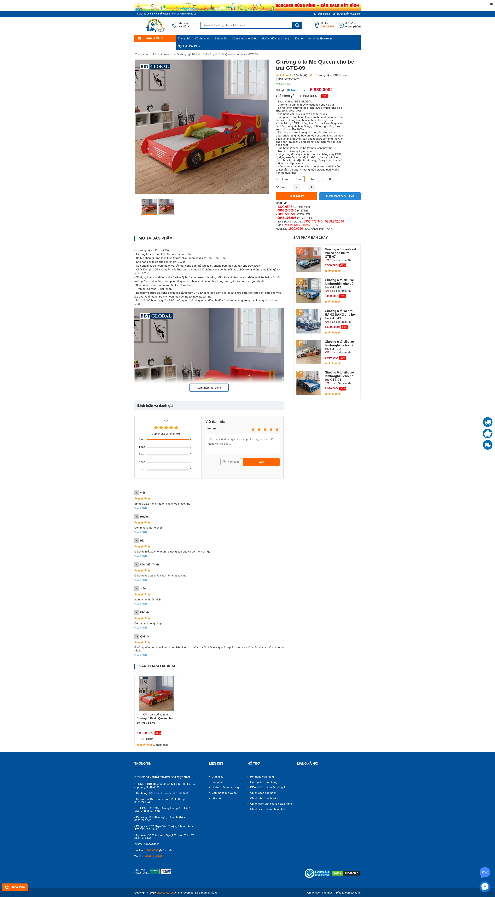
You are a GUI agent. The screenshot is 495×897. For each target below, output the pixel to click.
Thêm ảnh (232, 461)
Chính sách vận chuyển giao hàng (270, 803)
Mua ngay (296, 196)
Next (264, 206)
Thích (140, 507)
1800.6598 (284, 206)
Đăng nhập (323, 14)
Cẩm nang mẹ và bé (224, 792)
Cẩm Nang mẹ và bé (244, 38)
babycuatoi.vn (165, 892)
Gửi (261, 461)
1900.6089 (295, 228)
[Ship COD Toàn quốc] (487, 422)
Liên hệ (298, 38)
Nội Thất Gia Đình (189, 46)
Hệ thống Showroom (320, 38)
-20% (325, 96)
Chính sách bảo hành (263, 792)
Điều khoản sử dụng (348, 892)
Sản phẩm (221, 38)
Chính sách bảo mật (319, 892)
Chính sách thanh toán (263, 798)
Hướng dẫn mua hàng (349, 14)
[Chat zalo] (487, 445)
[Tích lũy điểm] (487, 433)
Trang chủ (184, 38)
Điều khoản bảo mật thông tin (267, 787)
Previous (140, 206)
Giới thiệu (217, 776)
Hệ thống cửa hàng (261, 776)
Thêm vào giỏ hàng (340, 196)
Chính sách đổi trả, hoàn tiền (267, 809)
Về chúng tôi (202, 38)
